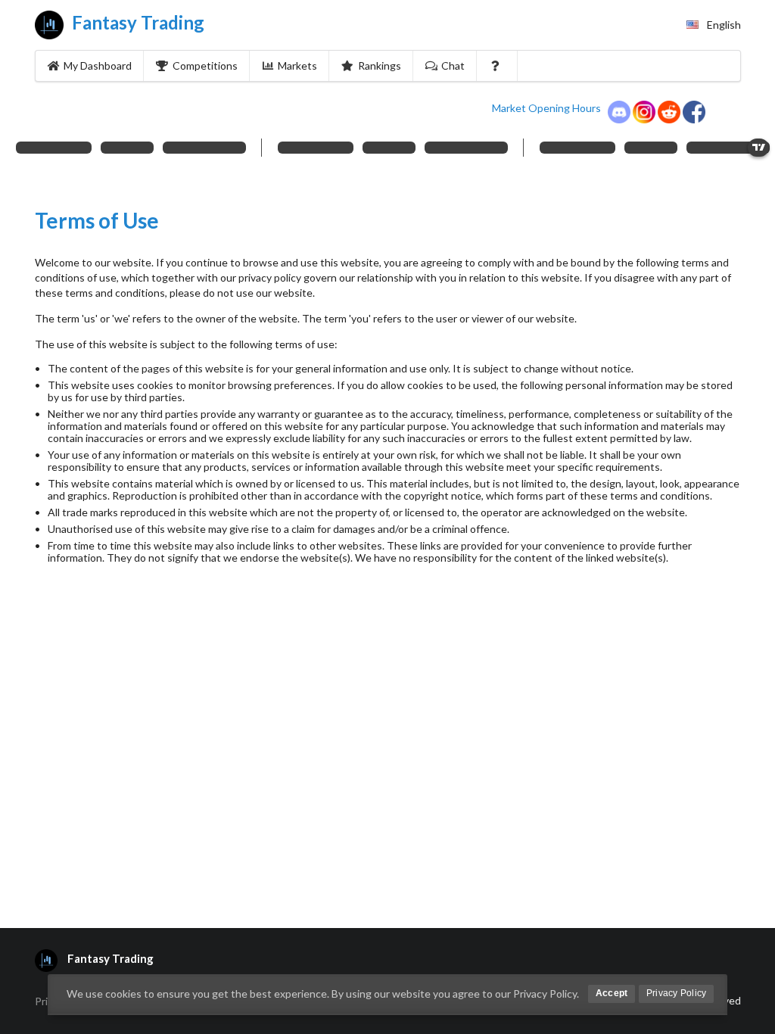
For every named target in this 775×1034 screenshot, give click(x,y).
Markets (297, 65)
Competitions (205, 65)
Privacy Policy (676, 993)
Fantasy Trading (136, 22)
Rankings (379, 65)
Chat (453, 65)
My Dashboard (98, 65)
